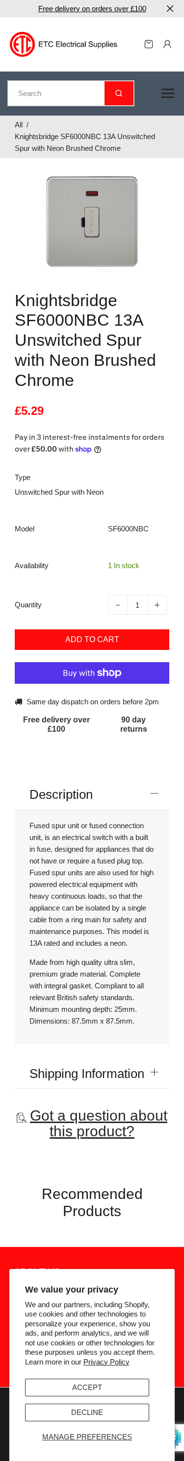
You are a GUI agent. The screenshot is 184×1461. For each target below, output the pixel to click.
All (19, 124)
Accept (87, 1387)
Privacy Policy (106, 1362)
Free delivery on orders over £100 (92, 8)
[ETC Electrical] (64, 43)
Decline (87, 1412)
